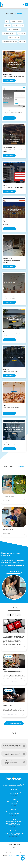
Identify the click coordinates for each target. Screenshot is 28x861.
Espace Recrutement (8, 529)
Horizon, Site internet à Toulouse (17, 855)
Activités (14, 849)
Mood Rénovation (7, 258)
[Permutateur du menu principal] (26, 4)
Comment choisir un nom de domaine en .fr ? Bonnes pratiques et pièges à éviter (13, 637)
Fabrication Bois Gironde (9, 147)
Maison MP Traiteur (8, 74)
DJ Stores (5, 332)
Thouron (5, 405)
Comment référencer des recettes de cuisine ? (12, 672)
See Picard (5, 185)
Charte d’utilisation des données (14, 853)
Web (6, 621)
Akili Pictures (6, 369)
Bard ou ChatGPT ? (8, 705)
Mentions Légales (14, 851)
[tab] (14, 746)
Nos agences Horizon (8, 496)
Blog (14, 847)
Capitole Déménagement (9, 221)
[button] (23, 4)
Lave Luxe (5, 442)
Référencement (8, 656)
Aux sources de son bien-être (10, 296)
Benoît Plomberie (7, 110)
